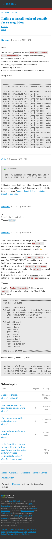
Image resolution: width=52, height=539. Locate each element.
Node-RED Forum (9, 12)
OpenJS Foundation (16, 501)
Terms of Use (24, 529)
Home (4, 473)
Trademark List (6, 513)
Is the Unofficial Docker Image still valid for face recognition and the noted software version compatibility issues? (13, 450)
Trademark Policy (27, 511)
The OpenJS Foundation (10, 529)
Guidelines (25, 473)
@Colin (12, 220)
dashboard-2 (13, 398)
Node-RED (9, 3)
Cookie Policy (24, 534)
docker (3, 30)
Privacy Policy (7, 478)
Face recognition (9, 394)
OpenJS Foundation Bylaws (17, 532)
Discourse (16, 484)
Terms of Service (40, 473)
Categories (13, 473)
